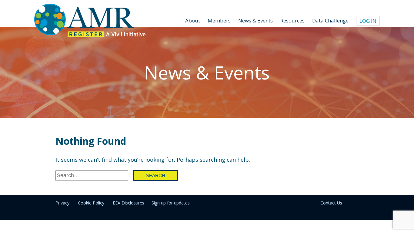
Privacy (62, 203)
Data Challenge (330, 20)
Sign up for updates (171, 203)
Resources (292, 20)
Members (219, 20)
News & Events (255, 20)
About (192, 20)
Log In (367, 20)
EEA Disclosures (128, 203)
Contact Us (331, 203)
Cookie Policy (91, 203)
